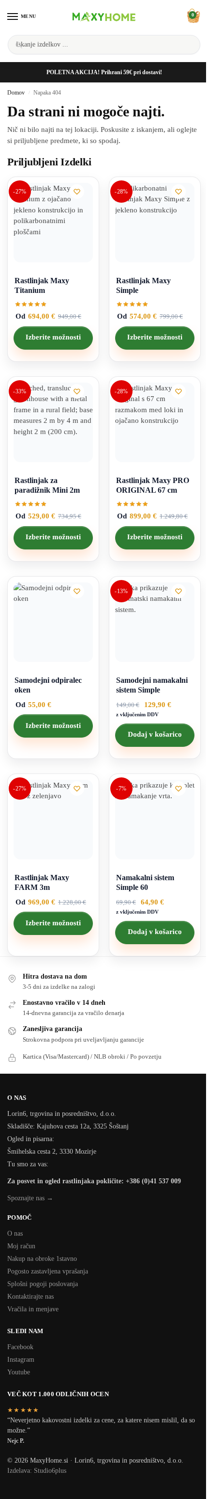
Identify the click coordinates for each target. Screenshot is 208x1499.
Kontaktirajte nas (30, 1296)
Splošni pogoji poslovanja (42, 1284)
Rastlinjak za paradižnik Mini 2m (47, 485)
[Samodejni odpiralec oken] (53, 622)
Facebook (20, 1347)
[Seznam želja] (77, 191)
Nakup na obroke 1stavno (42, 1258)
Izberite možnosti (53, 337)
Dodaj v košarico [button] (155, 735)
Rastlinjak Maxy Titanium (42, 285)
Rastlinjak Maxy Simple (143, 285)
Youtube (18, 1372)
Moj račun (21, 1246)
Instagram (20, 1359)
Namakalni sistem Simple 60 (145, 882)
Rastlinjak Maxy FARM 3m (42, 882)
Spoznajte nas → (30, 1198)
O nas (15, 1233)
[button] (192, 16)
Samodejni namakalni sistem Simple (152, 685)
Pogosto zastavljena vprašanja (47, 1271)
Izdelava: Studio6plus (36, 1470)
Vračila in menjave (33, 1309)
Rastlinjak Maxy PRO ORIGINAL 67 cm (152, 485)
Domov (16, 92)
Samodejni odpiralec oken (48, 685)
